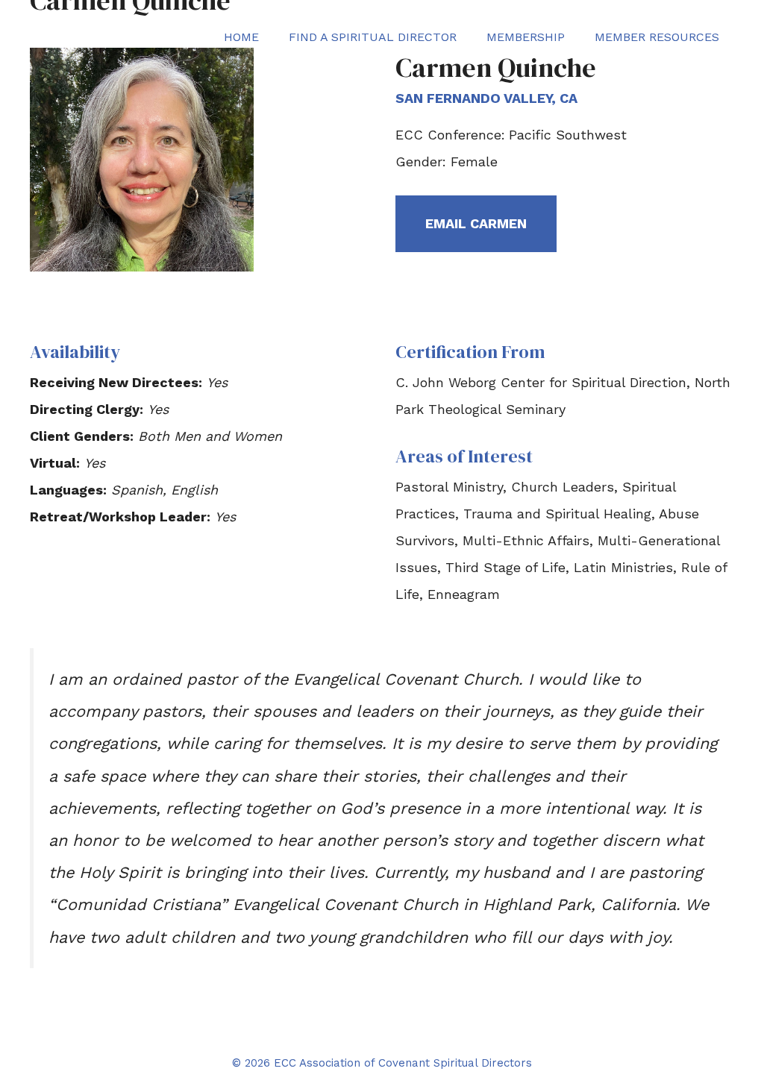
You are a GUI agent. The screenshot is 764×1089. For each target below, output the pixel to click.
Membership (525, 37)
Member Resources (657, 37)
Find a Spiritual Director (373, 37)
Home (241, 37)
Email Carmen (476, 223)
